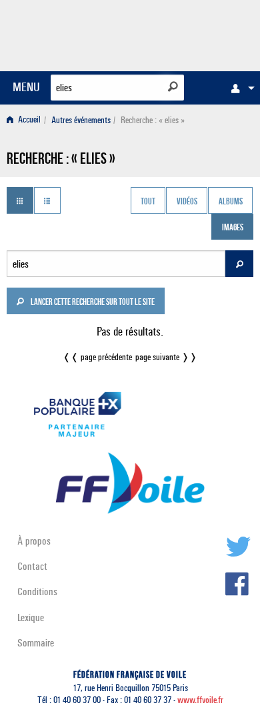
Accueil (28, 120)
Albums (231, 201)
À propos (34, 541)
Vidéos (187, 201)
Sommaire (35, 642)
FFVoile (190, 33)
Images (232, 228)
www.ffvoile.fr (200, 700)
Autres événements (81, 120)
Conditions (37, 591)
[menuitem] (239, 88)
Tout (148, 201)
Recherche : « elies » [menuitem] (153, 120)
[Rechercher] (173, 86)
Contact (32, 566)
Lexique (30, 617)
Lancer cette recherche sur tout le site (92, 303)
